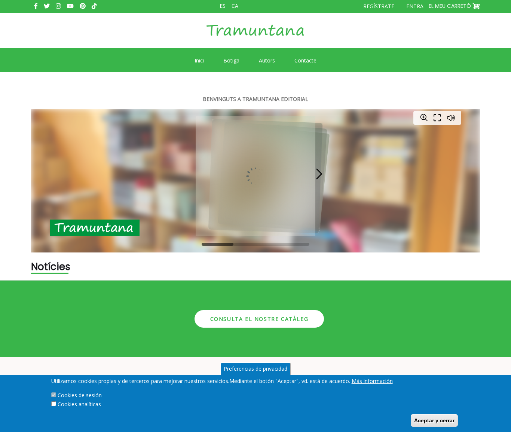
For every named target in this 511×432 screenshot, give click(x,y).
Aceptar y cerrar (434, 420)
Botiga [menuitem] (231, 60)
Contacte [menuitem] (305, 60)
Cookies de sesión (80, 395)
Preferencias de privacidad (255, 368)
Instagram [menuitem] (58, 6)
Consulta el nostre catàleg (259, 318)
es (223, 5)
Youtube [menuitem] (70, 6)
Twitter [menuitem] (47, 6)
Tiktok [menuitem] (94, 6)
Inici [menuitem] (199, 60)
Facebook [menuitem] (36, 6)
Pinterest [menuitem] (83, 6)
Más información (372, 380)
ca (235, 5)
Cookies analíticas (79, 404)
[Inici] (255, 36)
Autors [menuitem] (267, 60)
